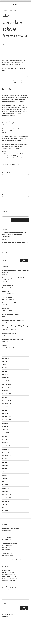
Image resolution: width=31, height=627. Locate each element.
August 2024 (5, 407)
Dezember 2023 (6, 416)
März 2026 (5, 374)
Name (4, 195)
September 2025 (6, 394)
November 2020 (6, 452)
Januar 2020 (5, 465)
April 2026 (5, 371)
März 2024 (5, 413)
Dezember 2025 (6, 384)
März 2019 (5, 485)
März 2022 (5, 442)
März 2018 (5, 511)
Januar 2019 (5, 491)
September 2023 (6, 420)
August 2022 (5, 433)
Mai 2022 (4, 436)
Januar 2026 (5, 381)
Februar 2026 (5, 377)
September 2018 (6, 498)
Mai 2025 (4, 397)
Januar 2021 (5, 449)
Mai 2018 (4, 507)
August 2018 (5, 501)
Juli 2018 (4, 504)
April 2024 (5, 410)
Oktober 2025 (5, 390)
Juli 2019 (4, 475)
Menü (16, 4)
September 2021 (6, 446)
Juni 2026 (4, 364)
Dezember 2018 (6, 494)
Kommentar (6, 173)
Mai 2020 (4, 459)
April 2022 (5, 439)
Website (4, 211)
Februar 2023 (5, 426)
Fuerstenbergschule (9, 11)
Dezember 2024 (6, 400)
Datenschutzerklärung (8, 614)
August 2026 (5, 358)
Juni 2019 (4, 478)
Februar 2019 (5, 488)
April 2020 (5, 462)
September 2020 (6, 455)
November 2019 (6, 468)
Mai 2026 (4, 368)
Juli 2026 (4, 361)
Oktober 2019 (5, 472)
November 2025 (6, 387)
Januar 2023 (5, 429)
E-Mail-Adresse (7, 203)
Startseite (4, 253)
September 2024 (6, 403)
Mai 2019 (4, 481)
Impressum (5, 616)
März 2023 (5, 423)
